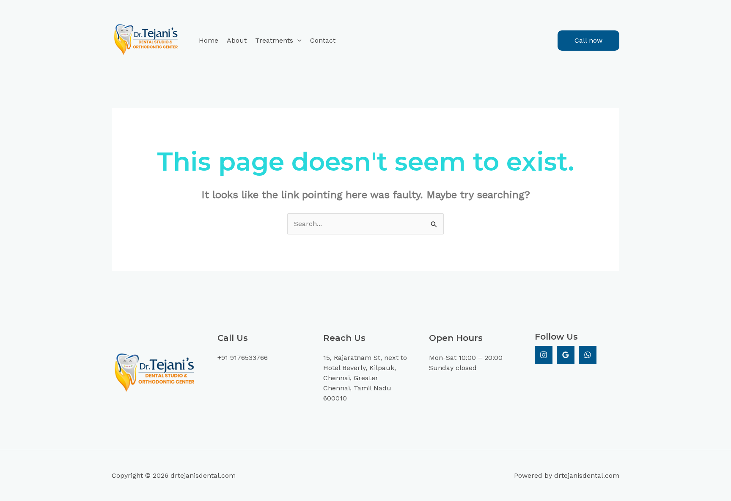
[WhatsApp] (587, 355)
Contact (322, 40)
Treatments (274, 40)
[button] (297, 40)
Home (208, 40)
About (237, 40)
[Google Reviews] (565, 355)
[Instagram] (543, 355)
